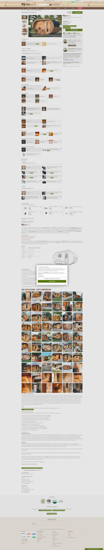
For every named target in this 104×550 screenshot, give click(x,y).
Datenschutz (40, 274)
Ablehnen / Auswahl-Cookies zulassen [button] (52, 278)
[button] (41, 276)
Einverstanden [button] (52, 281)
